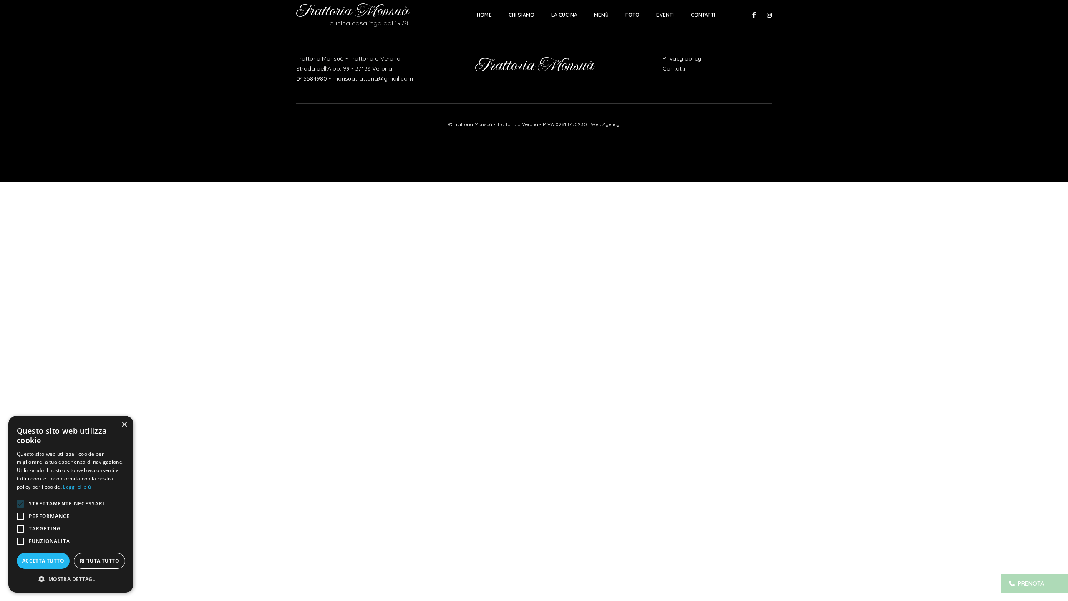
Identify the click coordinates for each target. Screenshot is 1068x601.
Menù (601, 15)
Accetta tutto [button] (43, 560)
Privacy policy (681, 58)
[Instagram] (767, 15)
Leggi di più (77, 486)
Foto (632, 15)
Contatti (703, 15)
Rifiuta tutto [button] (99, 560)
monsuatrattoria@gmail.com (372, 78)
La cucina (564, 15)
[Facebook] (754, 15)
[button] (71, 579)
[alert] (71, 504)
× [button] (124, 425)
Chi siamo (522, 15)
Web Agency (605, 124)
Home (484, 15)
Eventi (665, 15)
